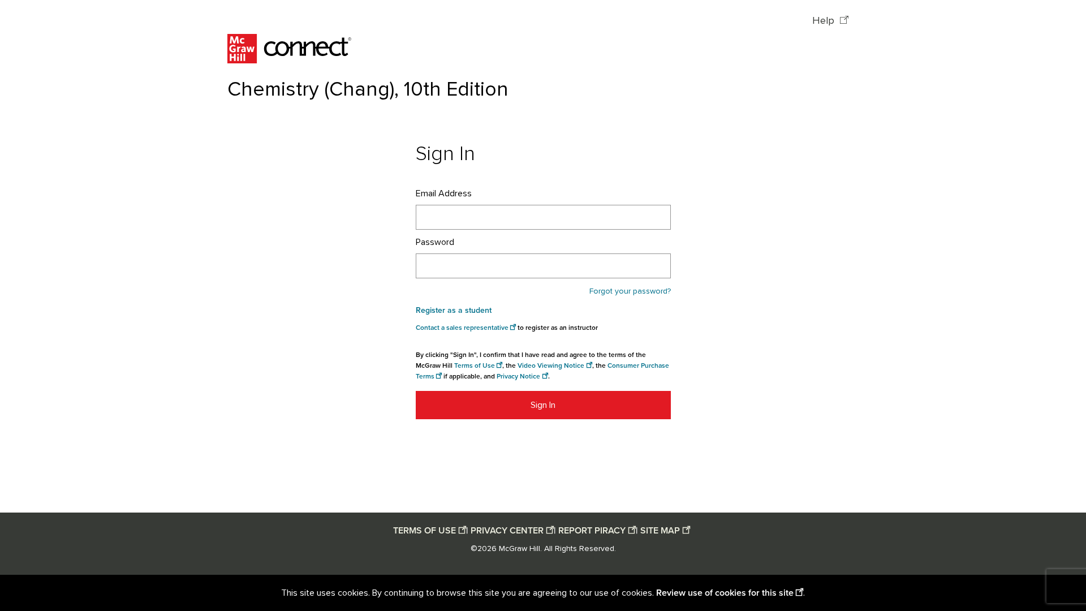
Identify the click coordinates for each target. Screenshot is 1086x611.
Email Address (444, 193)
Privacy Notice (518, 376)
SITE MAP (660, 530)
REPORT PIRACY (592, 530)
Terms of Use (474, 366)
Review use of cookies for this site (725, 593)
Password (435, 242)
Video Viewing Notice (551, 366)
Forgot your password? (630, 291)
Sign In (543, 405)
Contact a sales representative (462, 328)
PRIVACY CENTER (507, 530)
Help (824, 21)
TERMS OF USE (424, 530)
